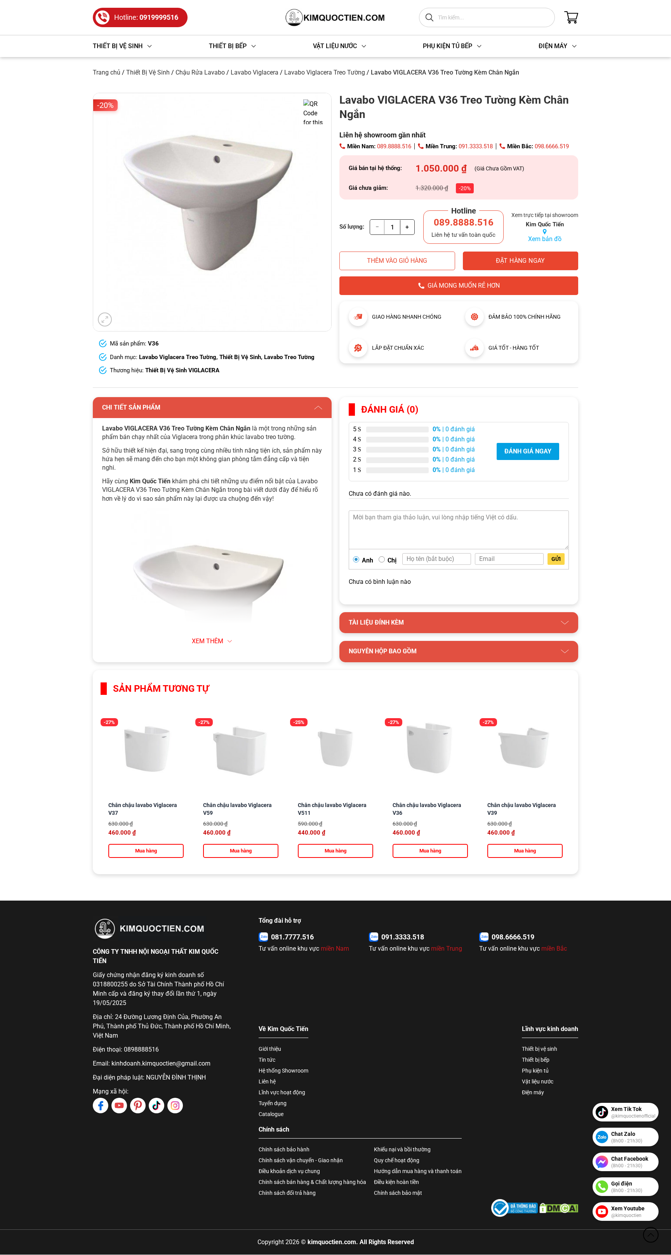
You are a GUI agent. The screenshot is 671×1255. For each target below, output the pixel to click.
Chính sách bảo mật (398, 1193)
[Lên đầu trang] (651, 1235)
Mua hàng (146, 851)
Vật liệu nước (537, 1081)
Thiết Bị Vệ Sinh (148, 72)
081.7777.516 (292, 937)
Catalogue (271, 1114)
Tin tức (267, 1060)
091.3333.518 (476, 146)
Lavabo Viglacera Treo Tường (324, 72)
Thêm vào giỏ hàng (397, 260)
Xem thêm (207, 641)
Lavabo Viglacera (254, 72)
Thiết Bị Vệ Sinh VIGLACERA (182, 370)
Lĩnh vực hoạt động (282, 1092)
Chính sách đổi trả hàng (287, 1193)
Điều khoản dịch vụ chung (289, 1171)
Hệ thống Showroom (283, 1071)
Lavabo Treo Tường (289, 357)
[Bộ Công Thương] (514, 1208)
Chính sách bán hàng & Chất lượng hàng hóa (312, 1182)
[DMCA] (558, 1208)
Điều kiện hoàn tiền (396, 1182)
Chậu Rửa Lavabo (200, 72)
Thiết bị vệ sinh (539, 1049)
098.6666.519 (552, 146)
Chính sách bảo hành (284, 1149)
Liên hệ (267, 1081)
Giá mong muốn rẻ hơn (464, 285)
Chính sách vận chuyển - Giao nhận (301, 1160)
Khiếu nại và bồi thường (402, 1149)
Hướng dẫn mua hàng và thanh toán (418, 1171)
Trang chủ (106, 72)
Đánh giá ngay (527, 451)
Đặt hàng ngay (520, 260)
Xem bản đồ (544, 239)
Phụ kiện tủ (535, 1071)
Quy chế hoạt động (396, 1160)
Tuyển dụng (273, 1103)
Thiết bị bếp (535, 1060)
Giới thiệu (270, 1049)
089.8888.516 (394, 146)
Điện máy (533, 1092)
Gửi (556, 559)
